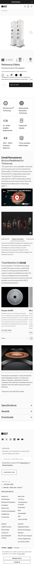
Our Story (21, 499)
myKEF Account (6, 527)
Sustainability (22, 513)
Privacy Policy (21, 553)
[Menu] (31, 6)
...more (31, 79)
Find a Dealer (5, 530)
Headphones (5, 514)
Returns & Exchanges (24, 530)
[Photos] (2, 60)
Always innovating (17, 239)
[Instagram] (10, 439)
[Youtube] (18, 439)
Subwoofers (5, 508)
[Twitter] (6, 439)
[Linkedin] (14, 439)
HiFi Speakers (5, 499)
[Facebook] (2, 439)
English (10, 547)
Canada (3, 547)
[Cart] (28, 6)
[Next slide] (31, 33)
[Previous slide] (27, 338)
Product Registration (24, 538)
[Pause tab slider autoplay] (30, 233)
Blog (19, 510)
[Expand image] (30, 203)
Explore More (6, 330)
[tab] (16, 60)
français (16, 547)
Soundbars (4, 505)
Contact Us (4, 533)
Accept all (17, 562)
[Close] (32, 2)
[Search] (25, 6)
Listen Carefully (22, 519)
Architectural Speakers (8, 511)
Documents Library (23, 541)
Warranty (20, 533)
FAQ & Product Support (25, 535)
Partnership (21, 507)
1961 (19, 516)
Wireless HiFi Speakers (8, 502)
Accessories (5, 517)
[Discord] (22, 439)
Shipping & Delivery (23, 527)
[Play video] (17, 197)
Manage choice (17, 558)
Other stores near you (7, 491)
